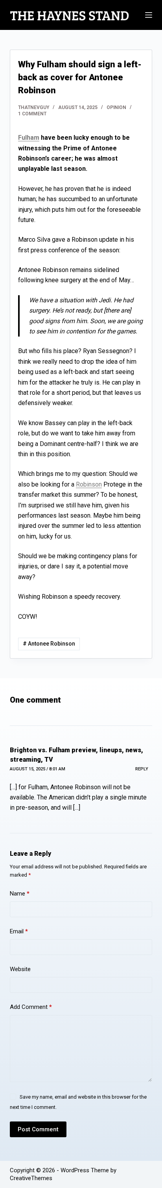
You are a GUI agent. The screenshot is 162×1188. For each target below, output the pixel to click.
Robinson (89, 484)
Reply (141, 769)
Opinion (116, 107)
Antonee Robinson (49, 643)
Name (19, 893)
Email (19, 931)
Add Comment (31, 1006)
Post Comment (38, 1129)
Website (20, 969)
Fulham (28, 137)
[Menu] (148, 15)
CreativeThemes (31, 1178)
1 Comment (32, 114)
